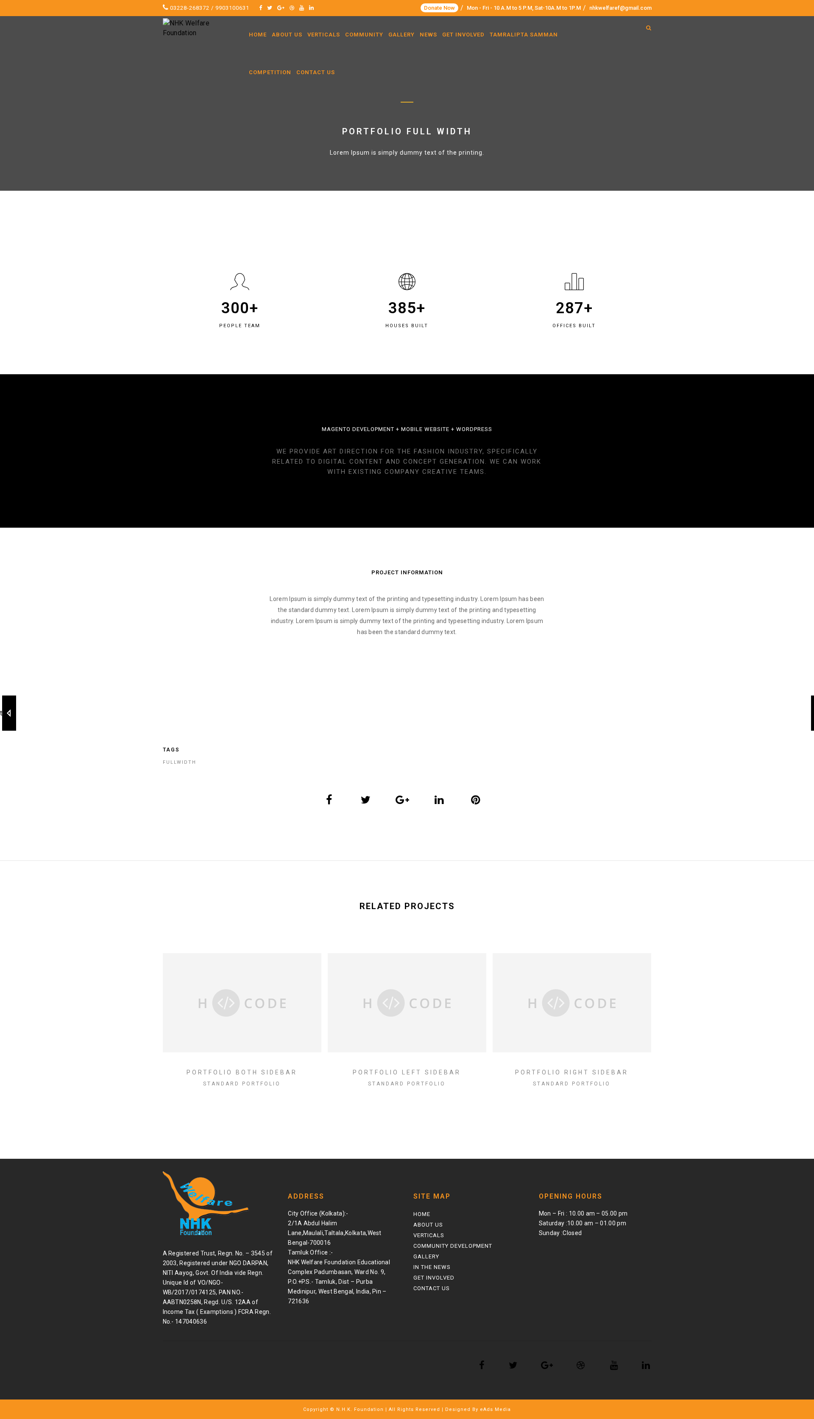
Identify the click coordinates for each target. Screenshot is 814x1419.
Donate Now (439, 8)
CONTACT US (431, 1288)
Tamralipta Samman (524, 34)
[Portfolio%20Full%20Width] (329, 800)
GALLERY (426, 1256)
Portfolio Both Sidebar (242, 1072)
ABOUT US (428, 1224)
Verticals (323, 34)
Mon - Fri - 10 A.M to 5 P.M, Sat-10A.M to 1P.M (524, 8)
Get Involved (463, 34)
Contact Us (315, 72)
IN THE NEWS (432, 1267)
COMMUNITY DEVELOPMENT (452, 1246)
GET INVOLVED (433, 1277)
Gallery (401, 34)
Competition (270, 72)
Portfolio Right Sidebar (571, 1072)
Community (364, 34)
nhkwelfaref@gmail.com (620, 8)
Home (258, 34)
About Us (287, 34)
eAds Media (495, 1409)
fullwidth (179, 762)
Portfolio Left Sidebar (407, 1072)
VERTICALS (428, 1235)
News (428, 34)
